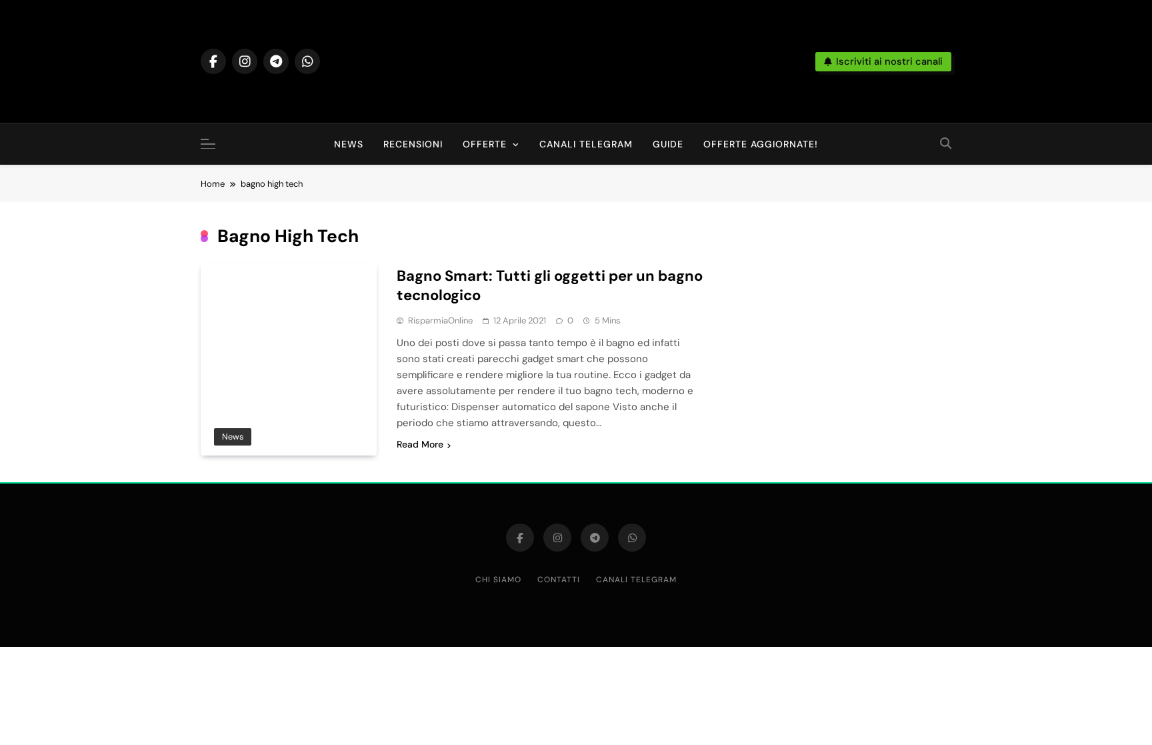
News (348, 144)
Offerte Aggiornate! (760, 144)
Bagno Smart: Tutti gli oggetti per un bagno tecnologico (550, 285)
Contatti (558, 579)
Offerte (485, 144)
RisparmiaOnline (440, 320)
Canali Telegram (586, 144)
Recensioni (413, 144)
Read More (420, 444)
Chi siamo (498, 579)
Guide (668, 144)
